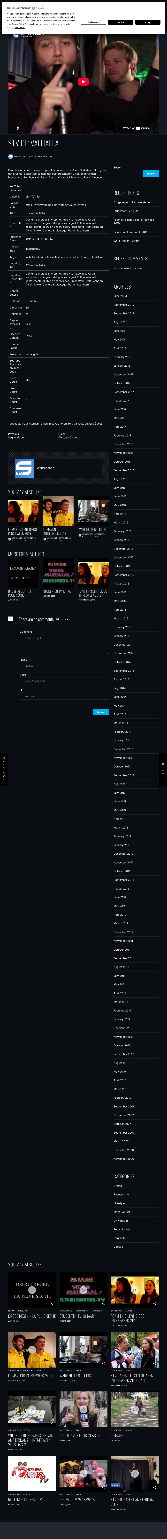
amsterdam (32, 423)
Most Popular (122, 1212)
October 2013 (122, 766)
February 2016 (122, 531)
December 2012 (123, 853)
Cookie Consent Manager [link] (18, 8)
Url (21, 690)
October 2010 (122, 1045)
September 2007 (124, 1132)
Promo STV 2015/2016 (77, 1499)
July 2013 (120, 792)
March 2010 (121, 1089)
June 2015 (120, 592)
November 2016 (123, 452)
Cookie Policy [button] (18, 24)
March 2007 (121, 1141)
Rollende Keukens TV (25, 1499)
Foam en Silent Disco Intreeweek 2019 (22, 531)
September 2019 (124, 304)
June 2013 (120, 801)
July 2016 (120, 487)
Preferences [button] (20, 27)
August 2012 (121, 888)
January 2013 (122, 845)
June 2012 (120, 897)
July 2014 (120, 688)
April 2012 (120, 914)
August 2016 (121, 479)
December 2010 (123, 1028)
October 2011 (122, 949)
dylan (44, 423)
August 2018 (121, 322)
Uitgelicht (120, 1238)
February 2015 (122, 627)
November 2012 (123, 862)
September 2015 (124, 574)
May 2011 (119, 984)
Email (23, 674)
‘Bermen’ (117, 1435)
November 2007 (124, 1115)
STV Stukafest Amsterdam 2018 (132, 1502)
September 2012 (124, 879)
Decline (120, 22)
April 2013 (120, 819)
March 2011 (121, 1001)
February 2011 (122, 1010)
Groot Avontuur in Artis (80, 1435)
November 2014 (123, 653)
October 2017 (122, 383)
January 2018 (122, 365)
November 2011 (123, 940)
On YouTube (121, 1220)
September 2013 (124, 775)
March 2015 (121, 618)
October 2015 (122, 566)
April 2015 (120, 609)
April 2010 (120, 1080)
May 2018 (120, 339)
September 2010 (124, 1054)
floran (63, 423)
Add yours (61, 619)
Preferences (94, 22)
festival (53, 423)
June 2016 (120, 496)
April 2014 (120, 714)
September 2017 (124, 392)
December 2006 (124, 1150)
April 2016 (120, 513)
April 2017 (120, 426)
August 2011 (121, 967)
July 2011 (119, 975)
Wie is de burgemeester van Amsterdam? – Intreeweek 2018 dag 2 (30, 1440)
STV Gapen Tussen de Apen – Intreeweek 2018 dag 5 (133, 1378)
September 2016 (124, 470)
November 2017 (123, 374)
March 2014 (121, 723)
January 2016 (122, 540)
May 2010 (120, 1071)
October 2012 (122, 871)
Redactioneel (122, 1229)
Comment (26, 631)
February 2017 (122, 435)
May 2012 (120, 906)
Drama (118, 1185)
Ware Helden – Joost (92, 529)
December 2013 (123, 749)
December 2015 (123, 548)
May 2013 (120, 810)
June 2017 (120, 409)
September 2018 (124, 313)
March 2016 (121, 522)
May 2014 (120, 705)
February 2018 (122, 357)
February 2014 (122, 731)
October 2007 (122, 1123)
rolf (70, 423)
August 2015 (121, 583)
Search (118, 167)
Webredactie (45, 468)
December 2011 (123, 932)
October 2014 (122, 662)
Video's (118, 1246)
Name (23, 659)
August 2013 (121, 784)
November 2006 (124, 1158)
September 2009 (124, 1106)
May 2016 (120, 505)
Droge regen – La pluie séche (20, 593)
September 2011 (124, 958)
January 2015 (122, 636)
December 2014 (123, 644)
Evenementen (122, 1194)
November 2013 (123, 757)
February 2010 (122, 1097)
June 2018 (120, 330)
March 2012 (121, 923)
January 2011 (122, 1019)
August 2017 (121, 400)
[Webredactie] (24, 468)
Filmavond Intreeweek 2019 (54, 531)
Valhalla (78, 423)
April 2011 (120, 993)
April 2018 (120, 348)
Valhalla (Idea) (93, 423)
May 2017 (120, 418)
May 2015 (120, 601)
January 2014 (122, 740)
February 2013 (122, 836)
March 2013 (121, 827)
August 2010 (121, 1063)
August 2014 (121, 679)
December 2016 (123, 444)
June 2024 (120, 296)
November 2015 (123, 557)
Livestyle (119, 1203)
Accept (147, 22)
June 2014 (120, 696)
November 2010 (123, 1036)
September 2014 (124, 670)
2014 (21, 423)
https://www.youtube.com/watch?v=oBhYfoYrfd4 (55, 204)
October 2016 (122, 461)
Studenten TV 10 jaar (58, 591)
